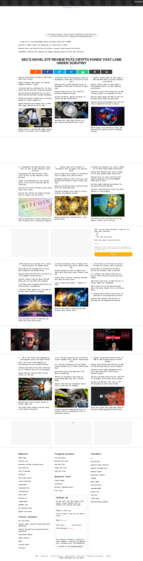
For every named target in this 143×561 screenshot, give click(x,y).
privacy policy (76, 546)
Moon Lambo (95, 482)
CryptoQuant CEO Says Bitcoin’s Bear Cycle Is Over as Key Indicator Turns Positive (33, 175)
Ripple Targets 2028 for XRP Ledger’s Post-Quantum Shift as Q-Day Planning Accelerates (106, 86)
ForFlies (94, 495)
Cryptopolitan (24, 488)
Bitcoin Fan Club (61, 461)
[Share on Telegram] (71, 72)
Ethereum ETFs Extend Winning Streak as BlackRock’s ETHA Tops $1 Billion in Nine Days (71, 86)
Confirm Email (77, 525)
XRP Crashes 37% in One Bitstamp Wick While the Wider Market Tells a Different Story (107, 288)
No (97, 235)
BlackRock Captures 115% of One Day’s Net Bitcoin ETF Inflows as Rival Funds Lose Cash (71, 181)
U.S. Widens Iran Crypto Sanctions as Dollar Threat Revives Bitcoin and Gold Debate (106, 275)
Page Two (44, 556)
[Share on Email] (94, 72)
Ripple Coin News (25, 511)
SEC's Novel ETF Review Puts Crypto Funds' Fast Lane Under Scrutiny (71, 61)
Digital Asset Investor (100, 465)
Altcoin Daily (24, 544)
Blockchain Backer (26, 534)
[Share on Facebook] (47, 72)
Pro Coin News (24, 521)
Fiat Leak (58, 490)
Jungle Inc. (95, 492)
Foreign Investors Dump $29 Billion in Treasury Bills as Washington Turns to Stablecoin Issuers (70, 411)
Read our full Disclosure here (81, 36)
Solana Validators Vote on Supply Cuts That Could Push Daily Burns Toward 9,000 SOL (71, 272)
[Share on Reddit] (35, 72)
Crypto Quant (60, 480)
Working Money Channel (99, 502)
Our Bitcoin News (25, 508)
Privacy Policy (101, 250)
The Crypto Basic (25, 478)
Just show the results (104, 237)
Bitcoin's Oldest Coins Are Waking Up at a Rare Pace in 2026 (43, 45)
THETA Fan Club (60, 468)
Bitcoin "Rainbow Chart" (64, 487)
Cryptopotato (23, 491)
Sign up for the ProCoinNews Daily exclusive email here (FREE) (45, 42)
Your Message (64, 528)
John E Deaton (24, 538)
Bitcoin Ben (95, 461)
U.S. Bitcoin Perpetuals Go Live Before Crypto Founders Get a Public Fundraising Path (71, 366)
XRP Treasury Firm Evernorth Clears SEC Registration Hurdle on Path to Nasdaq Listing (106, 129)
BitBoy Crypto (96, 471)
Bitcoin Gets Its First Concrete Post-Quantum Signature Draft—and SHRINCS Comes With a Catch (106, 179)
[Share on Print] (106, 72)
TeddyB (93, 478)
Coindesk (22, 474)
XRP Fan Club (60, 464)
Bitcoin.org (23, 461)
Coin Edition (23, 468)
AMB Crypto (23, 458)
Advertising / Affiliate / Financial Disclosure (84, 556)
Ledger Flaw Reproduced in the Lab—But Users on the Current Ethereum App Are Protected (34, 182)
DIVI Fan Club (60, 471)
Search (108, 556)
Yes (97, 233)
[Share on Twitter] (59, 72)
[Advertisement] (71, 20)
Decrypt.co (23, 498)
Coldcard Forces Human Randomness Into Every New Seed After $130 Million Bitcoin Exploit (106, 371)
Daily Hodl (23, 495)
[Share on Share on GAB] (83, 72)
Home (36, 556)
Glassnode (58, 484)
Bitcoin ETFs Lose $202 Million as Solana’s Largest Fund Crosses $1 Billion (49, 48)
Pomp (20, 541)
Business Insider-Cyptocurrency (31, 464)
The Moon (22, 548)
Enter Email (60, 525)
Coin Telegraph (24, 471)
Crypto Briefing (25, 481)
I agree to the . (70, 546)
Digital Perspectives (99, 468)
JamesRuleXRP (96, 488)
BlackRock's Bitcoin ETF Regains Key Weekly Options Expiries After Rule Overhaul (51, 52)
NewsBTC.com (23, 505)
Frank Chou (95, 498)
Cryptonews (23, 485)
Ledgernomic (23, 501)
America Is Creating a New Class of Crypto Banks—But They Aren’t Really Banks (69, 378)
